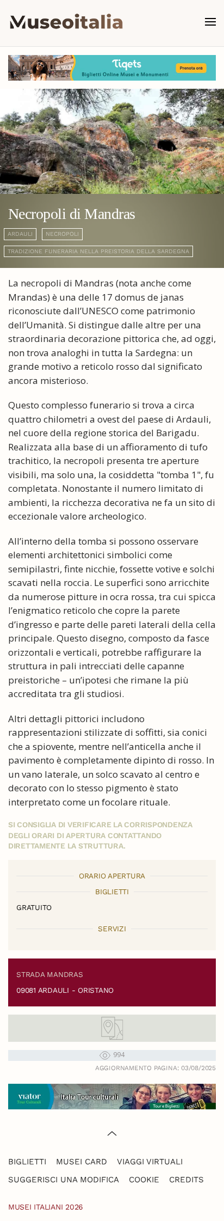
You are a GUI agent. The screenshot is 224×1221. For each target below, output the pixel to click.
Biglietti (27, 1162)
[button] (210, 22)
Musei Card (81, 1162)
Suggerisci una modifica (63, 1180)
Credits (186, 1180)
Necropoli (62, 233)
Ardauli (20, 233)
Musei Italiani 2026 (45, 1206)
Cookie (144, 1180)
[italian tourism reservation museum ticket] (112, 68)
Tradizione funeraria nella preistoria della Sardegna (98, 251)
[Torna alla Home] (66, 22)
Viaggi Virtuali (150, 1162)
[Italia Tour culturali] (112, 1095)
